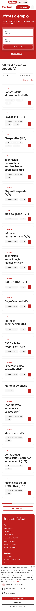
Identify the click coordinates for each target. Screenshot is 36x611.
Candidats (12, 2)
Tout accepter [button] (18, 598)
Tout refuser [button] (18, 603)
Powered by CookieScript (18, 609)
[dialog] (18, 588)
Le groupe (7, 531)
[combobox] (18, 32)
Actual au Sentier (9, 548)
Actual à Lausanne (10, 544)
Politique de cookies (15, 581)
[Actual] (7, 7)
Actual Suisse (8, 528)
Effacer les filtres (28, 80)
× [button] (34, 567)
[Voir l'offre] (29, 103)
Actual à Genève (9, 541)
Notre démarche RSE (11, 538)
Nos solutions (8, 535)
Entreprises (23, 2)
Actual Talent (8, 563)
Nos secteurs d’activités (12, 559)
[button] (18, 607)
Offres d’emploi (9, 556)
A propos (7, 525)
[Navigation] (33, 7)
